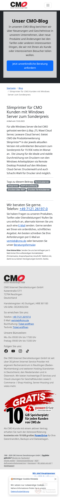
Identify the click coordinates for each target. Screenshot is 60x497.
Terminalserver (42, 182)
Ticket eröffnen (26, 323)
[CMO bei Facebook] (6, 351)
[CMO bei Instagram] (20, 351)
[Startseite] (18, 5)
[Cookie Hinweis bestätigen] (55, 479)
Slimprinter (13, 185)
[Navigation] (48, 5)
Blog (21, 88)
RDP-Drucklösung (29, 185)
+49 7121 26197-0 (34, 208)
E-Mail (21, 225)
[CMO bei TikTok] (27, 351)
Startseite (11, 88)
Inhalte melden (9, 461)
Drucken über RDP (16, 189)
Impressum (32, 463)
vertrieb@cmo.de (16, 241)
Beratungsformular (24, 244)
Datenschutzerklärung (20, 491)
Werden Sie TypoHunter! (21, 458)
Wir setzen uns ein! (44, 463)
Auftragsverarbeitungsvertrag (15, 463)
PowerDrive (41, 435)
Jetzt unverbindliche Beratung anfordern (30, 65)
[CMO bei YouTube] (13, 351)
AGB (36, 461)
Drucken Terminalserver (39, 189)
